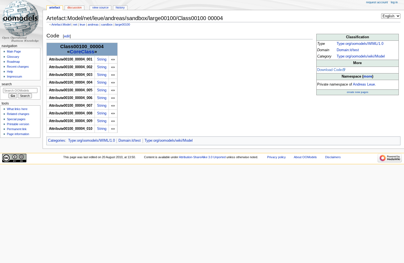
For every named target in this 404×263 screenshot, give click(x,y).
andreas (93, 24)
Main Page (14, 51)
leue (82, 24)
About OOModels (305, 157)
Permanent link (17, 129)
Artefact (54, 7)
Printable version (18, 124)
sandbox (107, 24)
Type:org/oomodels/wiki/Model (361, 56)
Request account (377, 2)
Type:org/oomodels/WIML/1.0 (360, 44)
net (75, 24)
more (367, 76)
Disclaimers (333, 157)
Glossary (13, 56)
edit (67, 36)
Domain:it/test (348, 50)
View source (100, 7)
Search (7, 84)
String (101, 59)
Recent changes (18, 66)
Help (10, 71)
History (120, 7)
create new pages (357, 92)
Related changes (18, 114)
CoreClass (82, 51)
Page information (18, 134)
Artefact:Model (61, 24)
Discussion (74, 7)
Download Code (329, 70)
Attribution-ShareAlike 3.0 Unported (202, 157)
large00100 (122, 24)
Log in (394, 2)
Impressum (14, 76)
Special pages (16, 119)
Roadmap (13, 61)
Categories (56, 141)
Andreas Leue (364, 84)
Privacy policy (276, 157)
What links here (17, 109)
